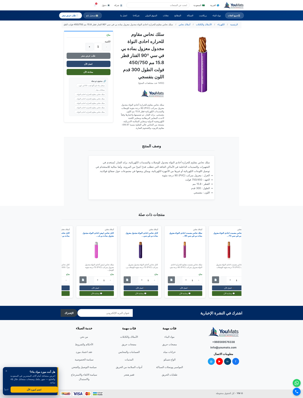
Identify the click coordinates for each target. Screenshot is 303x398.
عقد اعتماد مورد (84, 351)
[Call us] (297, 392)
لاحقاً (6, 389)
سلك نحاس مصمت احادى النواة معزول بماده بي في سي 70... (231, 234)
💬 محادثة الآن (231, 293)
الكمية (107, 41)
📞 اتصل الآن (231, 288)
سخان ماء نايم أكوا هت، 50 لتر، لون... (91, 85)
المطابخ (177, 15)
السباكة (190, 15)
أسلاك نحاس (199, 229)
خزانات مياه (169, 351)
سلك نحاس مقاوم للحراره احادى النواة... (90, 94)
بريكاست (203, 15)
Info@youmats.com (223, 347)
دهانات (166, 15)
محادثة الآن (88, 72)
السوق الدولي (151, 15)
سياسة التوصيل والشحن (84, 367)
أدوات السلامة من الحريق (129, 367)
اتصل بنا (123, 15)
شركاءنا (136, 15)
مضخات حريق (169, 344)
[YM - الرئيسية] (233, 5)
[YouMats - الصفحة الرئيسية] (152, 93)
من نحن (84, 336)
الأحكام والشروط (84, 344)
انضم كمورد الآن (34, 389)
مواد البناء (217, 15)
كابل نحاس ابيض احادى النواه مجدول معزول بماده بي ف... (100, 234)
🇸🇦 (199, 5)
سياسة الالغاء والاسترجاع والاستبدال (84, 377)
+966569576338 (223, 342)
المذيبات (129, 359)
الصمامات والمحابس (129, 351)
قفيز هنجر (129, 374)
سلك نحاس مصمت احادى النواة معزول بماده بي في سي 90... (187, 234)
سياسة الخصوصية (84, 359)
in (227, 361)
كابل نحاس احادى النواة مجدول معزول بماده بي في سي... (143, 234)
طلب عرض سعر (88, 56)
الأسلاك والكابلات (129, 336)
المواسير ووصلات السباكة (169, 367)
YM (238, 393)
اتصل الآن (88, 64)
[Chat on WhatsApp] (297, 383)
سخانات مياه (100, 90)
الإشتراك (69, 313)
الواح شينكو (169, 359)
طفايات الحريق (169, 374)
